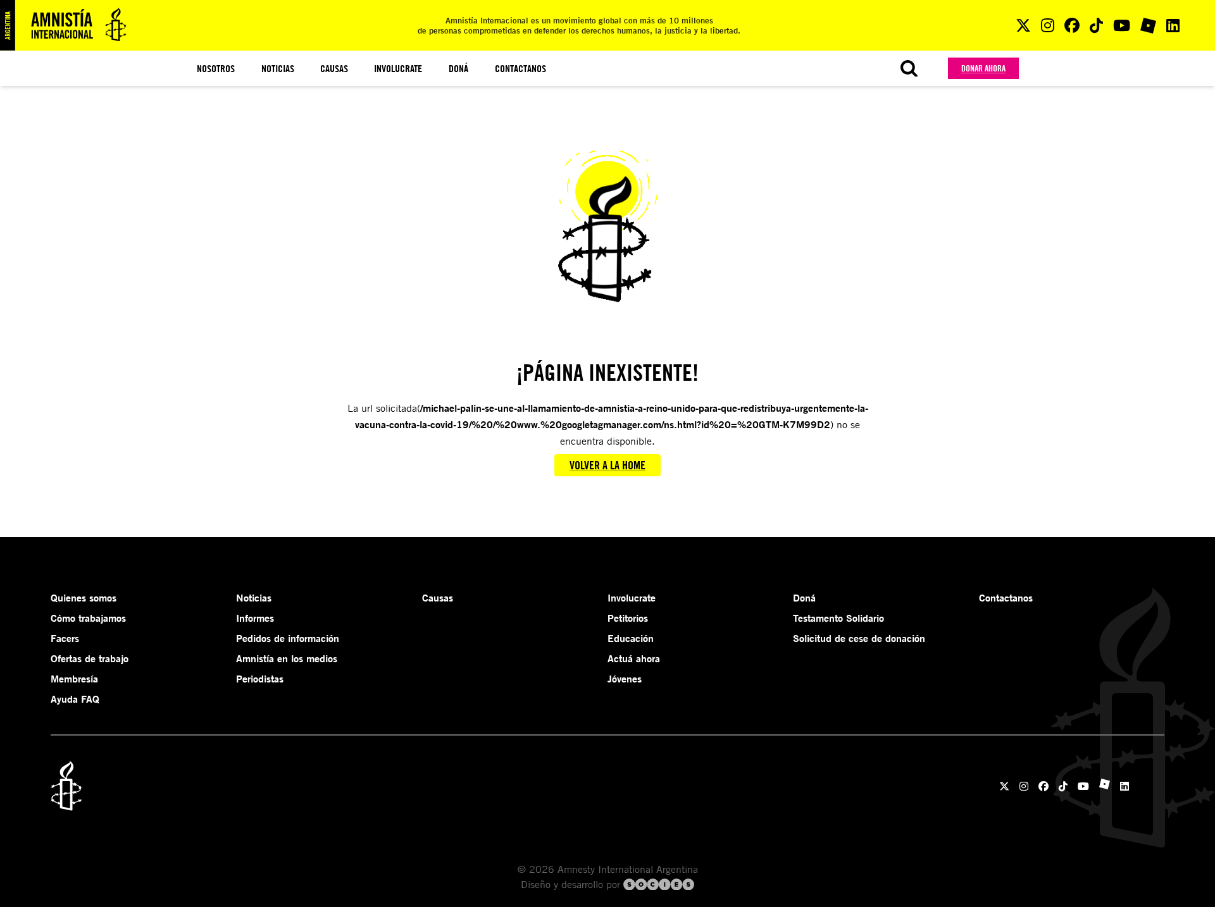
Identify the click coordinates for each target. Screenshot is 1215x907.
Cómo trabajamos (88, 618)
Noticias (277, 68)
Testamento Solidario (838, 618)
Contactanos (520, 68)
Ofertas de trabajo (89, 658)
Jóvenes (625, 678)
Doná (458, 68)
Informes (255, 618)
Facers (65, 638)
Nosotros (216, 68)
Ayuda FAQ (75, 699)
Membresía (74, 678)
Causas (334, 68)
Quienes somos (83, 597)
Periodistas (260, 678)
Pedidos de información (287, 638)
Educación (631, 638)
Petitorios (628, 618)
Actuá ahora (634, 658)
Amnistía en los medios (286, 658)
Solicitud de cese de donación (859, 638)
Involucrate (398, 68)
